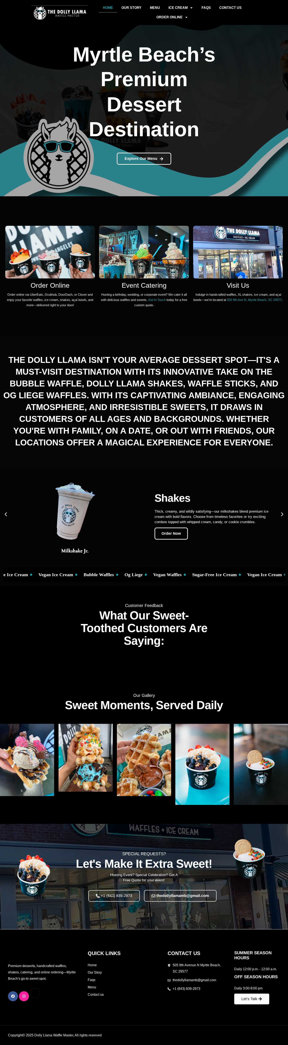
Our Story (131, 7)
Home (108, 7)
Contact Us (230, 7)
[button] (5, 514)
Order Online (169, 17)
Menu (155, 7)
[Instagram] (24, 996)
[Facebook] (13, 996)
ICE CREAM (178, 7)
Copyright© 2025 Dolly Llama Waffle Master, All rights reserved (55, 1035)
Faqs (206, 7)
